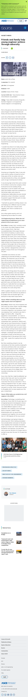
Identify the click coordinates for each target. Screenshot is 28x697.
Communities (4, 650)
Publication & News (6, 642)
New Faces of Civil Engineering (12, 474)
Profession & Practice (9, 467)
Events (3, 648)
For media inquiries (5, 670)
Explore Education (5, 645)
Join (2, 661)
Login (20, 20)
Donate (3, 658)
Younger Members (8, 477)
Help (2, 673)
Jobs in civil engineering (7, 667)
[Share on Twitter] (10, 57)
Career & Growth (5, 639)
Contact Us (4, 691)
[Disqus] (14, 577)
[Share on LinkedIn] (13, 57)
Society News (7, 470)
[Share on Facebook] (7, 57)
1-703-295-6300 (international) (9, 688)
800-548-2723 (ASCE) (6, 686)
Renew (3, 664)
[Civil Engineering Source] (6, 28)
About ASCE (4, 653)
